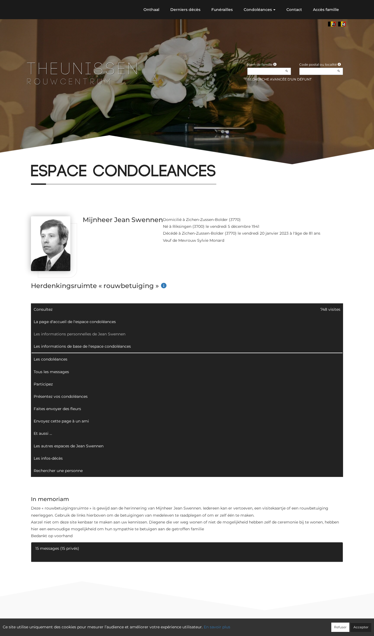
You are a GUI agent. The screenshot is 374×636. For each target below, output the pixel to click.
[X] (40, 157)
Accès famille (326, 9)
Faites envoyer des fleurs (57, 408)
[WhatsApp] (58, 157)
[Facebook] (31, 157)
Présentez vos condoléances (61, 396)
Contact (294, 9)
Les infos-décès (48, 458)
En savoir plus (217, 627)
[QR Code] (67, 157)
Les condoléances (50, 359)
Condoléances (258, 9)
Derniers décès (185, 9)
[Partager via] (77, 157)
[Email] (49, 157)
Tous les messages (51, 371)
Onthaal (151, 9)
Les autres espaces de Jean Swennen (68, 446)
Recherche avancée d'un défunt (279, 79)
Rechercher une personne (58, 470)
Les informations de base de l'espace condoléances (82, 346)
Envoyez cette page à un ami (61, 421)
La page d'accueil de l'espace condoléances (75, 321)
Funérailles (222, 9)
